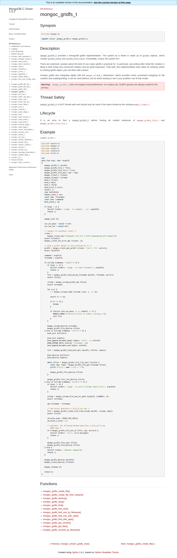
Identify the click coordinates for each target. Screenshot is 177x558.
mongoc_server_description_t (22, 129)
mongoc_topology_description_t (23, 152)
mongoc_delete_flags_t (20, 76)
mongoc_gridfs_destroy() (55, 498)
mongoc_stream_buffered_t (22, 140)
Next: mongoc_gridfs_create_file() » (138, 544)
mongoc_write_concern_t (21, 162)
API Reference (46, 9)
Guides (11, 39)
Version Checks (17, 160)
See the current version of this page (112, 2)
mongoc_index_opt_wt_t (20, 102)
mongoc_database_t (19, 74)
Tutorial (12, 24)
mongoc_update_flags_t (20, 155)
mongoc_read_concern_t (20, 117)
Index (11, 175)
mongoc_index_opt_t (19, 99)
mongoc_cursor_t (18, 71)
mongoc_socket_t (18, 134)
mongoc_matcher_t (18, 109)
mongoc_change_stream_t (21, 59)
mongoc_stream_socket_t (21, 145)
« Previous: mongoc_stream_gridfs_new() (69, 544)
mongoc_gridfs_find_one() (55, 509)
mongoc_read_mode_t (20, 119)
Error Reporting (17, 51)
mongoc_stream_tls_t (19, 150)
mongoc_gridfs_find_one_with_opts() (61, 516)
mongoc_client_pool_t (19, 61)
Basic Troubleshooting (17, 34)
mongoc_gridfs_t (18, 92)
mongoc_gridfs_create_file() (56, 491)
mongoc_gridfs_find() (53, 505)
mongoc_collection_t (19, 69)
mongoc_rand (16, 114)
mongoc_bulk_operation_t (21, 56)
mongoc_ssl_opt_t (18, 137)
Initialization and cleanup (20, 46)
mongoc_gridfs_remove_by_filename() (61, 530)
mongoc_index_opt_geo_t (21, 97)
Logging (14, 49)
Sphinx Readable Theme (107, 552)
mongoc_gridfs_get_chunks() (57, 523)
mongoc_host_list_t (18, 94)
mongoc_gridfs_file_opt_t (21, 87)
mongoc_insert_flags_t (20, 104)
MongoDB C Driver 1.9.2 (21, 10)
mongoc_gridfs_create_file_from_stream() (63, 495)
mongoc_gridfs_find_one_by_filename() (62, 512)
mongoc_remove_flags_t (20, 124)
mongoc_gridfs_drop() (53, 502)
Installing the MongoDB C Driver (21, 19)
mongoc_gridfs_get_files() (55, 526)
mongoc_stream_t (18, 147)
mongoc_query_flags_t (20, 112)
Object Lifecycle (17, 54)
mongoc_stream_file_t (19, 142)
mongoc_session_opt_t (20, 132)
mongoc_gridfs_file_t (19, 89)
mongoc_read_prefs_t (19, 122)
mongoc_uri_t (16, 157)
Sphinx (75, 552)
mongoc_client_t (17, 66)
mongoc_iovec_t (17, 107)
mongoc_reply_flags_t (19, 127)
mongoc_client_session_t (21, 64)
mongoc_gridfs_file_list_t (20, 84)
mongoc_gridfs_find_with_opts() (58, 519)
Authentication (14, 29)
